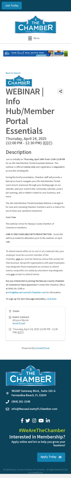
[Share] (60, 91)
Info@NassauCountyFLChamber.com (27, 292)
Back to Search (13, 73)
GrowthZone (42, 348)
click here (51, 299)
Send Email (19, 324)
